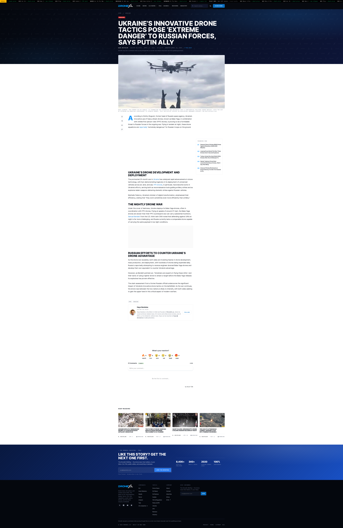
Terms (212, 524)
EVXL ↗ (168, 500)
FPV (130, 301)
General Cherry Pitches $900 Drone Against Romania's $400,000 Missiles (210, 146)
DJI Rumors (155, 494)
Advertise (169, 494)
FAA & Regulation (157, 500)
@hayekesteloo (149, 318)
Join (203, 493)
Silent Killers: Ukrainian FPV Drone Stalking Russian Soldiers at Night (184, 429)
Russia (136, 301)
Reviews (175, 6)
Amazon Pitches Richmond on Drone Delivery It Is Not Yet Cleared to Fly (210, 169)
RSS (224, 524)
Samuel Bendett (134, 216)
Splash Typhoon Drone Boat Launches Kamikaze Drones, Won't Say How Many (210, 163)
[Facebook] (123, 505)
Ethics (168, 497)
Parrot (140, 497)
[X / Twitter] (119, 505)
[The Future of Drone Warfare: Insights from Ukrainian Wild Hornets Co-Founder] (158, 420)
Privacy (205, 524)
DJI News (152, 6)
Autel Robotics (143, 491)
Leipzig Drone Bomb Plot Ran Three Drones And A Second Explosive (210, 151)
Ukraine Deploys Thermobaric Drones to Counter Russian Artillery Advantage (128, 430)
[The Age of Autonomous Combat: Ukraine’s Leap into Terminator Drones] (212, 420)
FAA (160, 6)
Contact (168, 491)
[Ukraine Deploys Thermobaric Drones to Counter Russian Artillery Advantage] (130, 420)
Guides (166, 6)
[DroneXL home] (125, 6)
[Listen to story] (122, 125)
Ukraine (128, 13)
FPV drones (158, 185)
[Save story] (122, 116)
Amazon (141, 500)
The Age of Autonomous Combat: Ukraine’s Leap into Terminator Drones (208, 430)
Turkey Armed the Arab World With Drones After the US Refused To (210, 157)
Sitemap (218, 524)
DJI (139, 488)
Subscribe (219, 6)
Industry (183, 6)
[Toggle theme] (210, 6)
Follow (187, 312)
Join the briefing (162, 470)
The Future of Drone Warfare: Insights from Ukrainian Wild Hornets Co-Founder (155, 430)
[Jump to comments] (122, 129)
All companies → (143, 506)
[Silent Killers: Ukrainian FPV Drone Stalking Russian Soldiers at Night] (185, 420)
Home (138, 6)
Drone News (155, 488)
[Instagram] (131, 505)
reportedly (143, 127)
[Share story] (122, 121)
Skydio (140, 494)
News (145, 6)
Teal (140, 503)
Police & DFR (155, 503)
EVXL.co (139, 316)
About (168, 488)
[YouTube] (127, 505)
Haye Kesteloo (142, 307)
